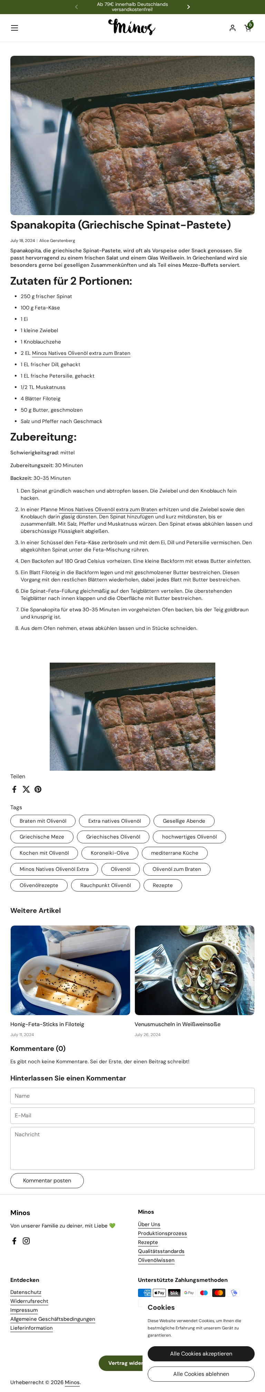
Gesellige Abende (184, 821)
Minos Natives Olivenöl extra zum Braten (81, 353)
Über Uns (149, 1224)
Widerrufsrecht (29, 1301)
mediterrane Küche (174, 853)
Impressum (24, 1310)
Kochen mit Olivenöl (44, 853)
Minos (72, 1382)
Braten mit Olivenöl (43, 821)
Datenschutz (25, 1292)
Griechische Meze (42, 836)
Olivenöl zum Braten (177, 869)
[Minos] (132, 28)
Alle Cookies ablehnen (201, 1374)
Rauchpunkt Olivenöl (105, 885)
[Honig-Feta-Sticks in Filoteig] (70, 970)
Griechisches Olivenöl (113, 836)
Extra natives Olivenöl (114, 821)
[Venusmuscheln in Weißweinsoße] (195, 970)
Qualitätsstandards (161, 1251)
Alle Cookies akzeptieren (201, 1353)
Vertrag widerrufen (132, 1363)
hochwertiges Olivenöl (189, 836)
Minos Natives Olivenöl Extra (54, 869)
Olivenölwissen (156, 1260)
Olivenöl (120, 869)
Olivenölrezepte (39, 885)
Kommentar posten (47, 1180)
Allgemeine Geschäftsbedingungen (52, 1319)
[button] (248, 28)
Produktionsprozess (162, 1233)
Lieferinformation (31, 1328)
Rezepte (163, 885)
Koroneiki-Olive (110, 853)
